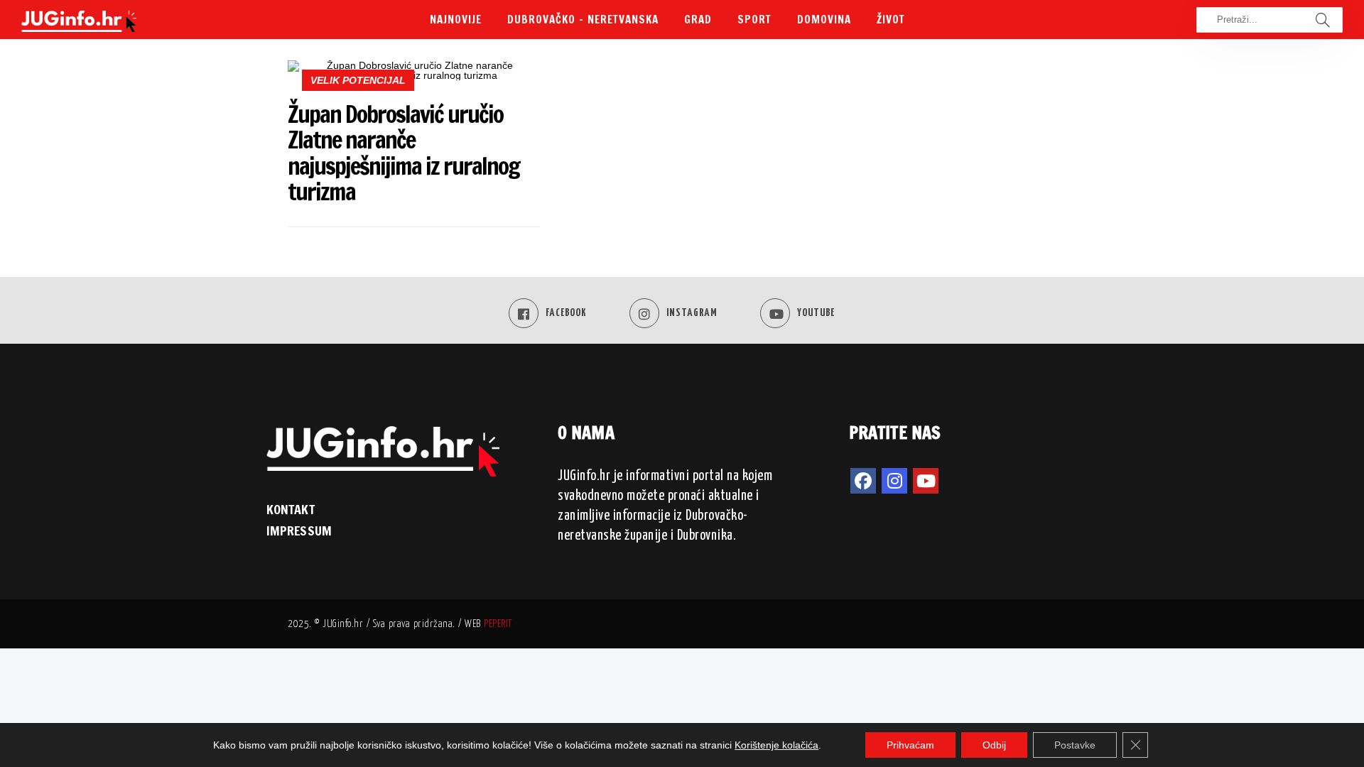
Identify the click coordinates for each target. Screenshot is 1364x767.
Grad (698, 19)
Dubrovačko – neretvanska (583, 19)
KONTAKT (290, 509)
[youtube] (925, 481)
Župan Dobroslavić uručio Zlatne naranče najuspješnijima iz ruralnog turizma (403, 152)
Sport (754, 19)
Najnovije (456, 19)
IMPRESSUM (299, 530)
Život (891, 19)
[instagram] (894, 481)
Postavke (1074, 745)
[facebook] (863, 481)
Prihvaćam (910, 745)
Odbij (994, 745)
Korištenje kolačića (776, 745)
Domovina (824, 19)
